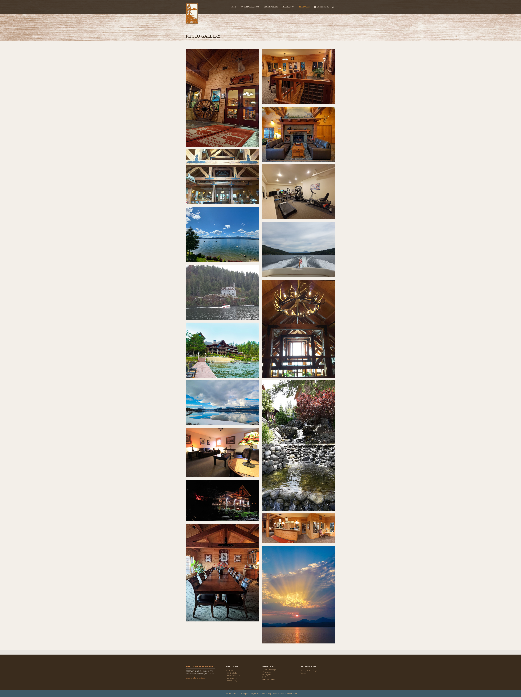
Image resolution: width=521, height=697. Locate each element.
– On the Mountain (233, 675)
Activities (229, 670)
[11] (222, 500)
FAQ (264, 677)
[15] (222, 292)
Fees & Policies (268, 679)
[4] (298, 134)
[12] (298, 594)
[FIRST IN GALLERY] (222, 350)
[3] (298, 76)
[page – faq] (222, 402)
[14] (298, 249)
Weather (304, 673)
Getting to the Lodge (309, 670)
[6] (298, 329)
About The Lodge (269, 669)
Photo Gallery (231, 680)
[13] (222, 234)
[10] (298, 445)
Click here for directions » (196, 678)
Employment (267, 674)
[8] (222, 452)
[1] (222, 98)
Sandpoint (287, 693)
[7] (222, 176)
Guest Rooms (231, 678)
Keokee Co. (276, 693)
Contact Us (266, 672)
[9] (298, 191)
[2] (298, 528)
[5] (222, 572)
